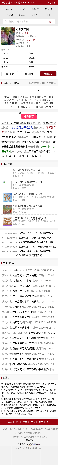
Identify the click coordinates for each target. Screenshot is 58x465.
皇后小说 (30, 39)
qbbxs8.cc (28, 2)
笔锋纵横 (27, 322)
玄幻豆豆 (37, 312)
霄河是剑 (35, 291)
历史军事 (48, 8)
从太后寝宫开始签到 (28, 127)
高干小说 (7, 296)
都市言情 (7, 312)
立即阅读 (48, 74)
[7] (38, 255)
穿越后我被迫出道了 (23, 343)
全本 (28, 46)
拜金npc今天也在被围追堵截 (27, 338)
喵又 (34, 285)
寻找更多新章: (22, 255)
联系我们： (22, 444)
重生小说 (7, 359)
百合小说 (7, 322)
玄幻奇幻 (22, 8)
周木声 (38, 343)
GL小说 (6, 364)
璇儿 (34, 280)
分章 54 (4, 62)
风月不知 (41, 348)
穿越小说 (7, 348)
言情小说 (7, 306)
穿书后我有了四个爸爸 (24, 301)
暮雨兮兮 (33, 364)
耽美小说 (7, 280)
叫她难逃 (41, 137)
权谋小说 (36, 156)
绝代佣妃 (17, 353)
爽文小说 (7, 301)
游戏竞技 (22, 14)
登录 (49, 2)
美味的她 (17, 306)
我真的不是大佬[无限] (23, 348)
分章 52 (4, 66)
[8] (41, 255)
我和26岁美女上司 (22, 312)
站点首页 (9, 8)
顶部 (48, 422)
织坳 (46, 338)
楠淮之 (36, 317)
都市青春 (35, 14)
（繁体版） (29, 440)
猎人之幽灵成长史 (22, 285)
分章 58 (4, 53)
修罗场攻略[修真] (36, 142)
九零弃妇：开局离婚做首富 (26, 359)
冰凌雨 (52, 369)
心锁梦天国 (18, 270)
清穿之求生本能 (31, 132)
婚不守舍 (17, 322)
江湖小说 (24, 156)
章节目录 (29, 74)
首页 (10, 422)
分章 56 (4, 57)
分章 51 (32, 66)
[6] (35, 255)
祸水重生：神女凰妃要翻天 (21, 122)
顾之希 (26, 306)
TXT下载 (10, 74)
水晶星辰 (26, 33)
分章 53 (32, 62)
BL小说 (6, 332)
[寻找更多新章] (37, 83)
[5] (33, 255)
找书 (55, 2)
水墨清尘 (39, 296)
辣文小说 (7, 275)
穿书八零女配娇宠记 (23, 296)
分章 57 (32, 53)
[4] (30, 255)
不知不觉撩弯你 (19, 364)
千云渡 (26, 353)
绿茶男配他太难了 (22, 327)
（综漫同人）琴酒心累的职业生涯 (30, 369)
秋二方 (40, 301)
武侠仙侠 (35, 8)
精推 (49, 14)
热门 (17, 422)
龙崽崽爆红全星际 (22, 317)
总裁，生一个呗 (21, 291)
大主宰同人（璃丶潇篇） (25, 275)
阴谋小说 (11, 156)
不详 (42, 275)
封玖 (34, 327)
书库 (33, 422)
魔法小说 (7, 285)
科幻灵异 (9, 14)
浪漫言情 (7, 353)
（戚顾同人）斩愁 (22, 280)
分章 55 (32, 57)
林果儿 (45, 359)
